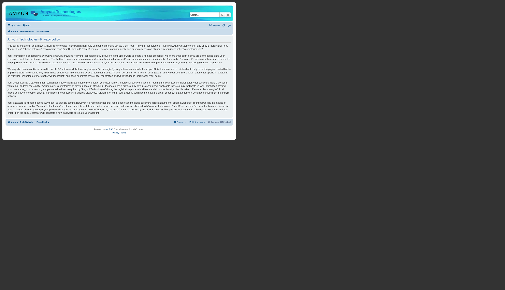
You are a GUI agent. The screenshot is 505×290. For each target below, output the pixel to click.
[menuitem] (27, 25)
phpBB (109, 129)
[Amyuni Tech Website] (23, 13)
